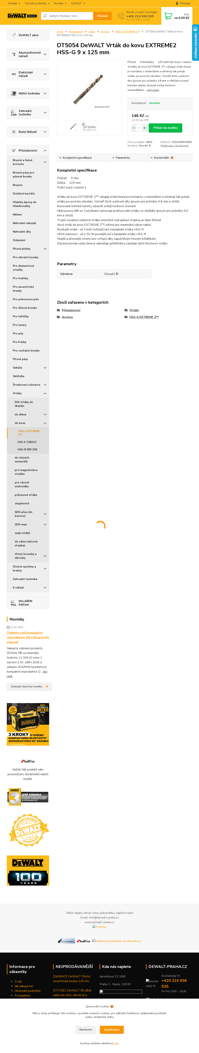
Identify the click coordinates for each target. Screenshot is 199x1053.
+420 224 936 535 (140, 16)
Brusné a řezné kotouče (22, 162)
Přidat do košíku (165, 128)
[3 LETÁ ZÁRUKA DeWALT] (28, 797)
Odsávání (19, 240)
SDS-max (21, 524)
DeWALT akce (28, 35)
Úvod (60, 31)
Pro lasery (19, 325)
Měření (17, 214)
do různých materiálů (22, 459)
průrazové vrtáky (26, 495)
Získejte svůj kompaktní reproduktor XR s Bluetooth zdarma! (28, 637)
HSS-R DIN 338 (27, 449)
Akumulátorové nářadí (30, 54)
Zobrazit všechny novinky (26, 686)
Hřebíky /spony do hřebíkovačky (25, 204)
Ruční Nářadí (28, 132)
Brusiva (17, 185)
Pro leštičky (21, 316)
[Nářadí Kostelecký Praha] (66, 941)
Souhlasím (112, 1030)
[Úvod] (22, 16)
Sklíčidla (18, 376)
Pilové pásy (20, 359)
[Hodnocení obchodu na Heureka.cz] (116, 941)
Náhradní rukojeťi (24, 223)
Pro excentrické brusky (23, 289)
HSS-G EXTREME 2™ (29, 433)
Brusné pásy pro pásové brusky (23, 174)
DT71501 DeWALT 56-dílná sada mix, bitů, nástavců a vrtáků (72, 995)
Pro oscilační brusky (26, 350)
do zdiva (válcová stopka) (26, 543)
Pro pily (18, 333)
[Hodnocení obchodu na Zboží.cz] (28, 761)
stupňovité (22, 503)
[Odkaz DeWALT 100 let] (28, 870)
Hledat (102, 16)
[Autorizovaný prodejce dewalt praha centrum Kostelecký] (28, 830)
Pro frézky (19, 342)
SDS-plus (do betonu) (23, 514)
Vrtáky (17, 393)
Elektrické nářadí (26, 74)
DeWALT (76, 3)
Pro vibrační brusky (25, 257)
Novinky (58, 3)
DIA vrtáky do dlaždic (24, 404)
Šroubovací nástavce (26, 385)
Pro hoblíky (20, 278)
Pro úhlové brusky (25, 308)
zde (116, 1043)
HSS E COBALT (27, 442)
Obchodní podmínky (28, 991)
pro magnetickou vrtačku (26, 472)
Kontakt (12, 3)
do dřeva (20, 414)
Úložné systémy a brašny (24, 568)
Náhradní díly (22, 232)
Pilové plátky (21, 249)
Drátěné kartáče (24, 193)
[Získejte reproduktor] (28, 724)
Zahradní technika (25, 112)
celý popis (153, 90)
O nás (18, 981)
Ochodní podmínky (35, 3)
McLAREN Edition (25, 603)
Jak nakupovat (24, 986)
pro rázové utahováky (22, 484)
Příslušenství (28, 151)
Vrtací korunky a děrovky (26, 556)
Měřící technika (29, 93)
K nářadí (18, 587)
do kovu (20, 423)
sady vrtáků (22, 533)
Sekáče (17, 368)
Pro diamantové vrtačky (23, 268)
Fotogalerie (22, 995)
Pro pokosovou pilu (26, 299)
